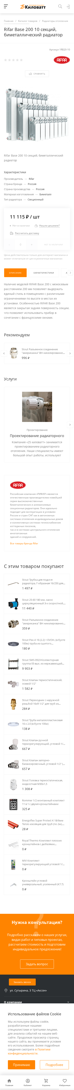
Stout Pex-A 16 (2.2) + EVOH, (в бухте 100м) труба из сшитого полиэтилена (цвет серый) (43, 643)
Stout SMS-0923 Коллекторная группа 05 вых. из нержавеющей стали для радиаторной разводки (42, 663)
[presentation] (70, 272)
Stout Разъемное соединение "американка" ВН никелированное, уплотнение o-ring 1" (43, 352)
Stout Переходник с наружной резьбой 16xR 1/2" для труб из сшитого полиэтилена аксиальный (43, 703)
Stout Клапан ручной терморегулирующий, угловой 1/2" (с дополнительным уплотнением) (44, 743)
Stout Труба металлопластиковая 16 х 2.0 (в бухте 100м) (42, 721)
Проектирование (37, 429)
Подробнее (54, 1065)
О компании (13, 1002)
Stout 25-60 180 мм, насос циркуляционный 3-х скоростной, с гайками (43, 603)
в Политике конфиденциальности (29, 1051)
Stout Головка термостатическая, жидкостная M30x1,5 (42, 782)
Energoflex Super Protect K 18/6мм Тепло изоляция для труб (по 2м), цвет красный (42, 824)
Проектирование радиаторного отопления (37, 435)
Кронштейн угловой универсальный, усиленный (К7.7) (43, 882)
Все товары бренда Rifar (24, 543)
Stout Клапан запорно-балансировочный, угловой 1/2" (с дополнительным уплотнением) (43, 763)
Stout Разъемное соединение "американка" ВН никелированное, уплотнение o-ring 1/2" (43, 623)
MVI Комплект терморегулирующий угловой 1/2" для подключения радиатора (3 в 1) (43, 864)
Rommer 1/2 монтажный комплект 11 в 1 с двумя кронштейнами (43, 802)
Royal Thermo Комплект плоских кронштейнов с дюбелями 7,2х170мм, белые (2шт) (42, 844)
